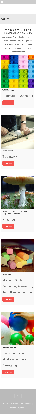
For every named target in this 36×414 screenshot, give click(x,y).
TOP (18, 395)
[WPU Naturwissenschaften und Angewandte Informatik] (18, 192)
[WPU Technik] (18, 132)
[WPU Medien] (18, 255)
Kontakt (23, 408)
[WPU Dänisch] (18, 71)
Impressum (14, 408)
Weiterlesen (8, 103)
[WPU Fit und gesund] (18, 328)
